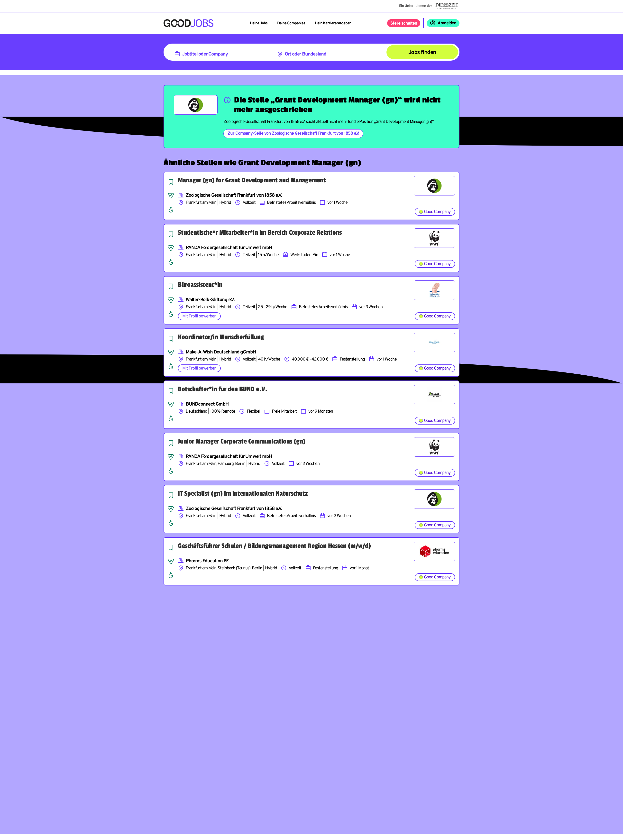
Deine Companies (291, 23)
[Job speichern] (171, 182)
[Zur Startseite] (188, 23)
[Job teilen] (171, 196)
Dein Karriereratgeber (333, 23)
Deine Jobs (258, 23)
